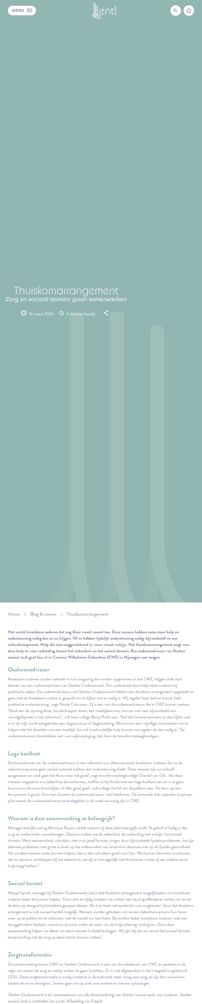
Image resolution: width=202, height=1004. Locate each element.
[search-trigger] (175, 10)
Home (14, 613)
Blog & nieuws (43, 613)
